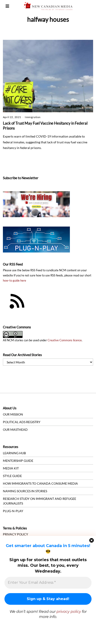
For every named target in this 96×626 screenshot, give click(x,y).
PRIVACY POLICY (15, 534)
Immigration (33, 117)
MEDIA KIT (11, 468)
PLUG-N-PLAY (13, 511)
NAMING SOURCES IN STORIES (25, 491)
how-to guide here (14, 280)
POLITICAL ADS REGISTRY (21, 422)
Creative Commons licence (65, 340)
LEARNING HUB (14, 453)
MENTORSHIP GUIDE (18, 461)
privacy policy (68, 611)
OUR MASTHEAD (15, 429)
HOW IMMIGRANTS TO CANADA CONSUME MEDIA (40, 483)
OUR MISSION (13, 414)
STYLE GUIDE (12, 476)
